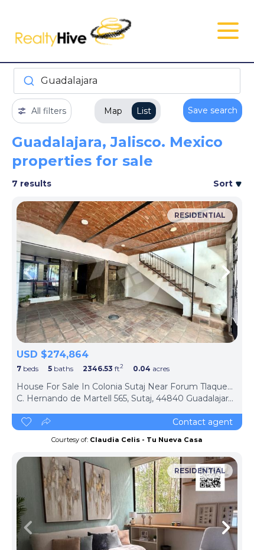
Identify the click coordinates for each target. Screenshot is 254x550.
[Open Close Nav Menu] (228, 31)
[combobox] (127, 81)
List (143, 111)
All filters (48, 111)
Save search (212, 110)
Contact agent (202, 422)
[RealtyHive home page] (88, 31)
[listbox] (127, 272)
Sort (224, 183)
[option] (127, 272)
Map (113, 111)
